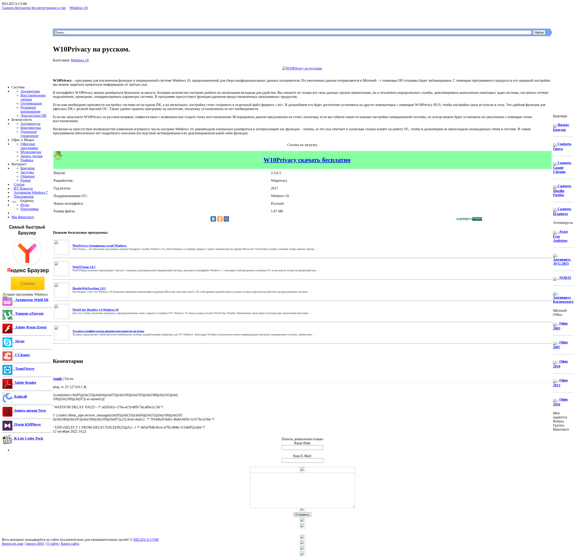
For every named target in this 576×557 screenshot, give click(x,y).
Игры (24, 205)
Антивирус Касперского (563, 297)
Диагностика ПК (33, 115)
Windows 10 (80, 60)
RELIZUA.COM (145, 539)
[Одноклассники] (220, 219)
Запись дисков (31, 156)
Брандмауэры (30, 128)
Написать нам (12, 544)
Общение (27, 176)
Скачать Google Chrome (562, 167)
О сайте (53, 544)
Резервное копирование (30, 109)
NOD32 (564, 278)
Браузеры (27, 168)
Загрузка (27, 172)
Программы (29, 209)
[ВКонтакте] (213, 219)
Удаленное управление (29, 134)
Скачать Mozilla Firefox (562, 190)
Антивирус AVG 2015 (562, 259)
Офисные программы (29, 146)
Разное (25, 180)
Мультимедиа (30, 152)
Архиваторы (30, 91)
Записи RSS (35, 544)
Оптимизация (31, 103)
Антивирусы (30, 124)
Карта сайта (70, 544)
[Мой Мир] (226, 219)
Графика (26, 160)
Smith (57, 379)
